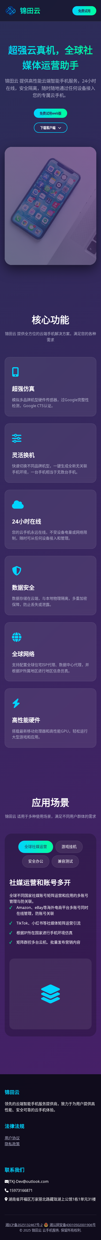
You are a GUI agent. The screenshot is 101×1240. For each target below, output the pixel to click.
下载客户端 (48, 128)
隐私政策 (12, 1143)
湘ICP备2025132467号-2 (24, 1225)
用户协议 (12, 1138)
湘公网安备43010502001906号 (73, 1225)
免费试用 (84, 11)
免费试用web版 (50, 113)
